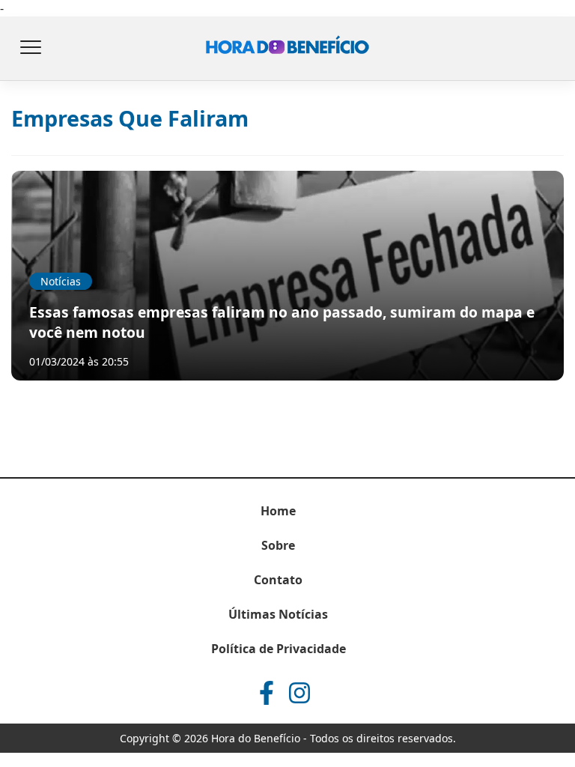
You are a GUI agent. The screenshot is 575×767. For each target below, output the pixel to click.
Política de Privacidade (278, 648)
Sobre (278, 545)
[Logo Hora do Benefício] (287, 48)
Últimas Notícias (278, 614)
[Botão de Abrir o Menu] (30, 48)
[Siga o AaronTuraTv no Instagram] (299, 693)
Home (278, 511)
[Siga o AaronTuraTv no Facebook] (267, 693)
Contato (278, 580)
